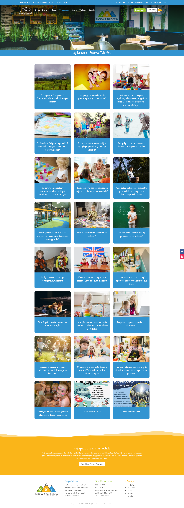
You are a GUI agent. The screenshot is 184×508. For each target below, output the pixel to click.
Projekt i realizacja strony (96, 504)
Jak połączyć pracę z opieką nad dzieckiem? (131, 323)
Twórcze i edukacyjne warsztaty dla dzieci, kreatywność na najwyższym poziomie (131, 370)
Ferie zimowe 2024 (92, 411)
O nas (37, 10)
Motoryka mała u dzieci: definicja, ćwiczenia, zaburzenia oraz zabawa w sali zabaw (92, 325)
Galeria (74, 10)
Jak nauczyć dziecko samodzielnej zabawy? (92, 234)
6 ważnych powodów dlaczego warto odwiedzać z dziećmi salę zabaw (52, 413)
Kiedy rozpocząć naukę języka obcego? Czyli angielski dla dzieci (92, 279)
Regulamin (131, 493)
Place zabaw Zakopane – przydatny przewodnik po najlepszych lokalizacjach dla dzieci (131, 191)
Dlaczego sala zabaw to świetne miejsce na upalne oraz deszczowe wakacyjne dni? (52, 236)
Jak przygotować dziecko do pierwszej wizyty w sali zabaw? (92, 96)
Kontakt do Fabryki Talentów (92, 464)
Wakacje (82, 10)
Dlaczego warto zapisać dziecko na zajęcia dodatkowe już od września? (92, 189)
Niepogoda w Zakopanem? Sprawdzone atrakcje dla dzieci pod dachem (52, 98)
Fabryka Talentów (76, 504)
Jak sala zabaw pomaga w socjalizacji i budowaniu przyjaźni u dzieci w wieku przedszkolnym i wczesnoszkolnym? (131, 100)
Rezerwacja (139, 10)
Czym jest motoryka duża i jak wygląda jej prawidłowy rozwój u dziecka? (92, 146)
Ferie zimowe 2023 (131, 411)
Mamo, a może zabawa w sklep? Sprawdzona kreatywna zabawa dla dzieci (131, 281)
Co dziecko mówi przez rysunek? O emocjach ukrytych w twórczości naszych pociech (52, 146)
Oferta (44, 10)
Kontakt (92, 10)
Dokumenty (131, 488)
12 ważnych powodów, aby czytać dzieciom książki (52, 323)
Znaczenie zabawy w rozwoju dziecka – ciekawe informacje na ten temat (52, 370)
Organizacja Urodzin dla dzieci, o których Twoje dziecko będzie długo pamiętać (92, 370)
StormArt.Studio (108, 504)
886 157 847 (116, 2)
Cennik (54, 10)
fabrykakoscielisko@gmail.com (150, 2)
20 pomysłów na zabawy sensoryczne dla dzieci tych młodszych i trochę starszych (52, 191)
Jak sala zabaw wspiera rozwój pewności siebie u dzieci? (131, 234)
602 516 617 (128, 2)
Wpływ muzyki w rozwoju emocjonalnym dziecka (52, 279)
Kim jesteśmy (132, 485)
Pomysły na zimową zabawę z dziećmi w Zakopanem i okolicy (131, 144)
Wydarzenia (64, 10)
